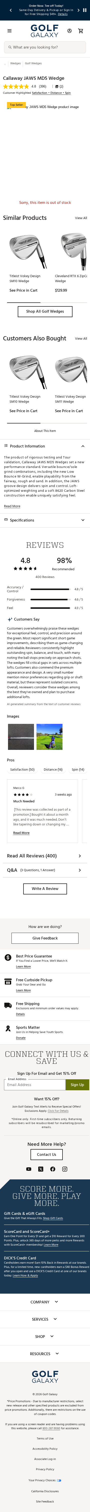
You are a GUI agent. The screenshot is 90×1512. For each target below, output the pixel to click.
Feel (10, 608)
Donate (21, 1038)
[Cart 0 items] (80, 30)
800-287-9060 (51, 1428)
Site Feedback (45, 1502)
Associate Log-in (45, 1459)
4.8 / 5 (78, 589)
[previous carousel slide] (11, 10)
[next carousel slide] (79, 10)
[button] (45, 311)
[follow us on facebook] (53, 1169)
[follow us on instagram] (65, 1169)
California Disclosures (45, 1491)
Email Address (17, 1079)
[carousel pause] (85, 10)
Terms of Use (45, 1439)
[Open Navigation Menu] (9, 30)
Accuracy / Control (15, 589)
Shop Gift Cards (53, 1218)
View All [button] (81, 218)
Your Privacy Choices (42, 1480)
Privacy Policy (45, 1469)
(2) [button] (61, 86)
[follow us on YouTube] (29, 1169)
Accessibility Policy (45, 1449)
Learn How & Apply (25, 1276)
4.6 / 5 (78, 599)
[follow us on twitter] (41, 1169)
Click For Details (58, 1111)
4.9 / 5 (78, 608)
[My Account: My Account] (69, 30)
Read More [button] (12, 506)
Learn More (23, 967)
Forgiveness (16, 600)
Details (20, 1014)
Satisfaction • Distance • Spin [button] (51, 93)
